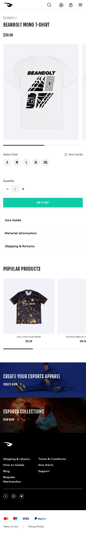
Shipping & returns (16, 459)
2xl (45, 162)
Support (44, 471)
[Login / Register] (61, 5)
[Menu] (80, 5)
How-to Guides (13, 465)
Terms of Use (10, 526)
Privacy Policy (36, 526)
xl (36, 162)
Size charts (45, 465)
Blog (6, 471)
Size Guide (75, 154)
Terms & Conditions (52, 459)
